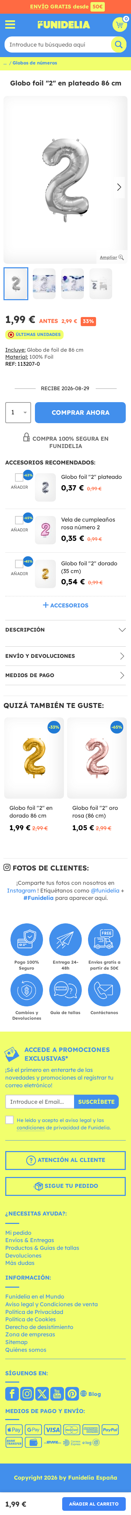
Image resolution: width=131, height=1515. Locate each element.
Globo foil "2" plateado (91, 476)
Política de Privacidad (34, 1311)
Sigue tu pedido (70, 1185)
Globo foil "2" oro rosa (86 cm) (95, 811)
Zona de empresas (30, 1334)
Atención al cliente (70, 1159)
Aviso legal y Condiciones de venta (51, 1304)
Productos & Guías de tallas (42, 1247)
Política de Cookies (30, 1319)
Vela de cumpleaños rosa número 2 (88, 523)
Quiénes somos (25, 1349)
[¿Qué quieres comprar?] (10, 24)
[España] (12, 1394)
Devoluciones (23, 1255)
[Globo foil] (45, 487)
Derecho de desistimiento (39, 1326)
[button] (119, 187)
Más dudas (20, 1262)
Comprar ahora (80, 412)
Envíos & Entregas (29, 1240)
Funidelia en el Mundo (34, 1296)
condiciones (31, 1127)
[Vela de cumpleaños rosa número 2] (45, 530)
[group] (15, 283)
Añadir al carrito (94, 1504)
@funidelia (105, 890)
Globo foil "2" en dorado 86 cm (31, 811)
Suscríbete (96, 1101)
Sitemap (16, 1341)
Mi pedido (18, 1232)
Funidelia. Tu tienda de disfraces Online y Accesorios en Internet (64, 24)
